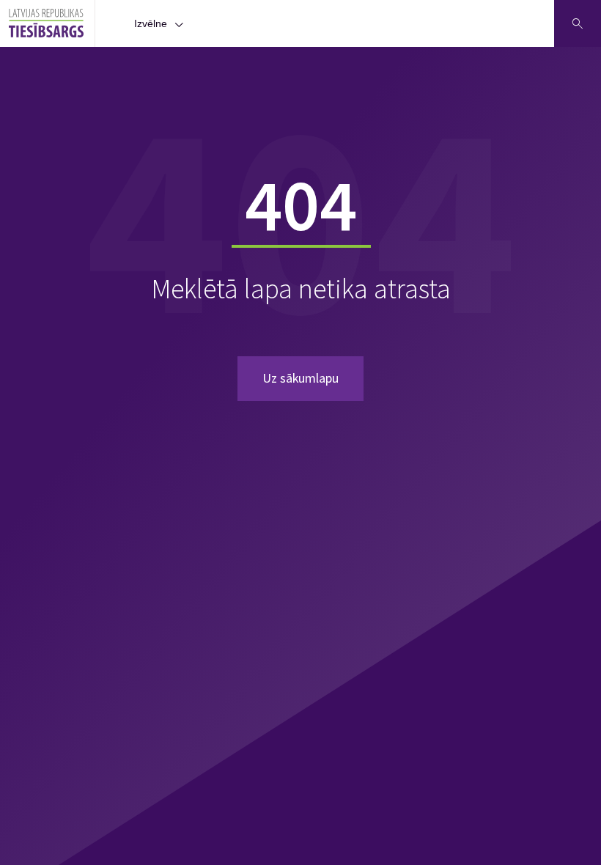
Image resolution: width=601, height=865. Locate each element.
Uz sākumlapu (300, 377)
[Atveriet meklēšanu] (577, 23)
